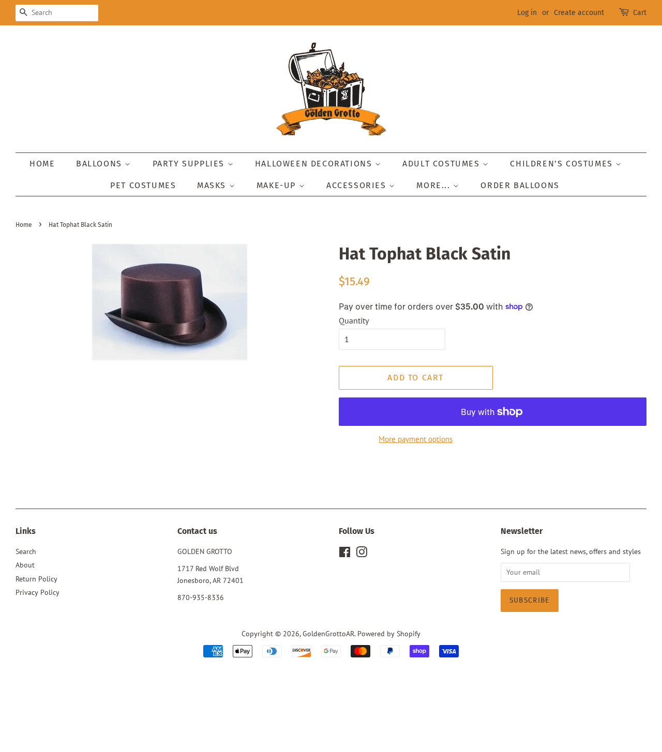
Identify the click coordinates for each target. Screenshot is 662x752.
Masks (213, 185)
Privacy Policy (37, 592)
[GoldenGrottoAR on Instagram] (361, 554)
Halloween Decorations (315, 163)
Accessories (357, 185)
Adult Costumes (442, 163)
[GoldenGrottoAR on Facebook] (345, 554)
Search (26, 551)
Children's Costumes (562, 163)
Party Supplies (190, 163)
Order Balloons (519, 185)
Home (42, 163)
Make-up (278, 185)
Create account (579, 12)
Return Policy (36, 579)
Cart (639, 12)
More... (434, 185)
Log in (527, 12)
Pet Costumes (143, 185)
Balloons (100, 163)
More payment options (416, 439)
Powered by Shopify (388, 633)
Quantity (354, 320)
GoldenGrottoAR (328, 633)
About (25, 565)
